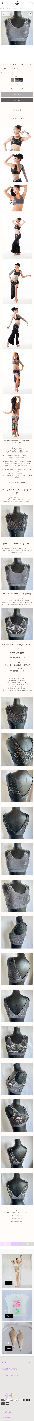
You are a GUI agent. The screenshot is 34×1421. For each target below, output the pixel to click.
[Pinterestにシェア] (28, 1244)
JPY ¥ (9, 1395)
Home (2, 9)
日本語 (4, 1395)
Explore (9, 1283)
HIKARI (8, 9)
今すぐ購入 (17, 100)
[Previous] (4, 14)
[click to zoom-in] (30, 14)
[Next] (8, 14)
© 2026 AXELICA (5, 1417)
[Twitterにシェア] (16, 1244)
